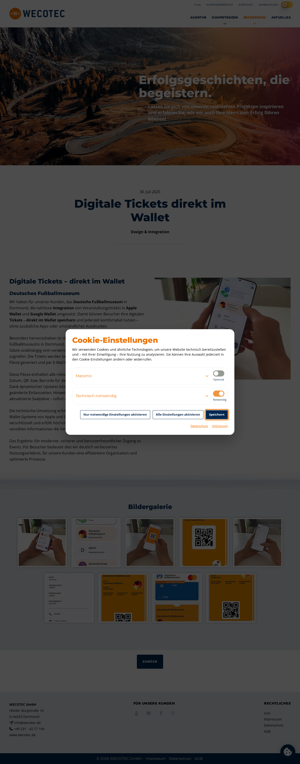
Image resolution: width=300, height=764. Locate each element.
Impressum (220, 426)
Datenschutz (199, 426)
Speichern (217, 414)
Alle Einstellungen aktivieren (178, 414)
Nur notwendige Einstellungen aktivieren (115, 414)
